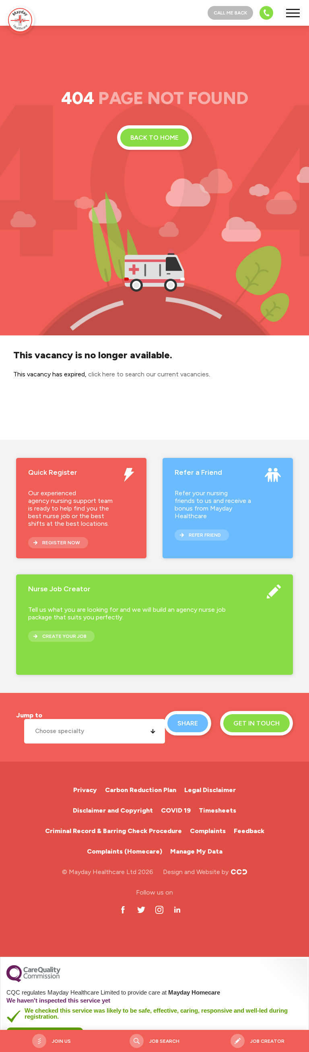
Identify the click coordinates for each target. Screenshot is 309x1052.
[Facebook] (123, 910)
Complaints (208, 831)
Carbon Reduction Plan (140, 790)
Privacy (85, 790)
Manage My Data (196, 851)
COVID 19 (176, 810)
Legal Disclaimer (210, 790)
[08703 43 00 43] (264, 13)
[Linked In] (177, 910)
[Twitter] (141, 910)
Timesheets (217, 810)
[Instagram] (159, 910)
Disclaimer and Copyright (113, 810)
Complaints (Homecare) (124, 851)
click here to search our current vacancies (148, 374)
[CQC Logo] (33, 980)
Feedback (249, 831)
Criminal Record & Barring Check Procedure (113, 831)
